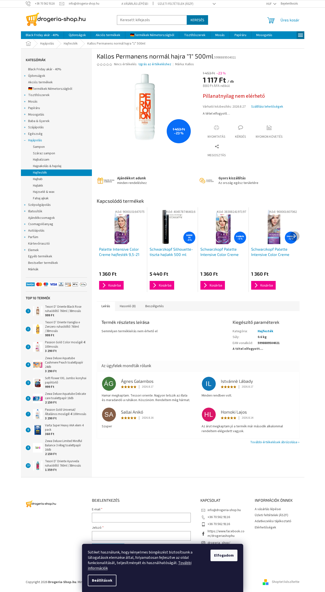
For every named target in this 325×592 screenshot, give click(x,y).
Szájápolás (36, 127)
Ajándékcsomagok (41, 217)
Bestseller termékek (43, 262)
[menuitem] (42, 35)
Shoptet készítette (286, 582)
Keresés (197, 20)
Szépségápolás (39, 204)
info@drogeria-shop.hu (224, 510)
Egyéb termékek (40, 256)
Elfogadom (224, 555)
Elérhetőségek (265, 527)
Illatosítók (35, 211)
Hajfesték (40, 172)
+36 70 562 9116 (219, 517)
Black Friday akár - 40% (44, 69)
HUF (269, 4)
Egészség (35, 133)
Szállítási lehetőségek (267, 106)
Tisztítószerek (39, 95)
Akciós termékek (40, 82)
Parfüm (33, 237)
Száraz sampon (44, 153)
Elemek (33, 250)
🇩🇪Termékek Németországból (50, 88)
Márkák (33, 269)
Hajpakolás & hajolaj (47, 166)
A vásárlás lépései (134, 4)
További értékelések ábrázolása (273, 442)
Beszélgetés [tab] (154, 306)
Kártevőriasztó (39, 243)
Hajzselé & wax (43, 191)
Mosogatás (36, 114)
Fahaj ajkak (41, 198)
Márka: (184, 64)
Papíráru (34, 108)
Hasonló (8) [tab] (128, 306)
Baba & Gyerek (39, 121)
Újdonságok (36, 75)
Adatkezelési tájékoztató (273, 521)
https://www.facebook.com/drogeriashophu (226, 533)
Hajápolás (35, 140)
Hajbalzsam (41, 159)
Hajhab (38, 179)
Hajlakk (38, 185)
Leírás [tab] (106, 306)
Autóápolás (36, 230)
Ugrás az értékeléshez (155, 64)
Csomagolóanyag (40, 224)
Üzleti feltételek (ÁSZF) (175, 4)
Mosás (33, 101)
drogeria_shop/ (219, 542)
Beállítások (102, 580)
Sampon (39, 146)
